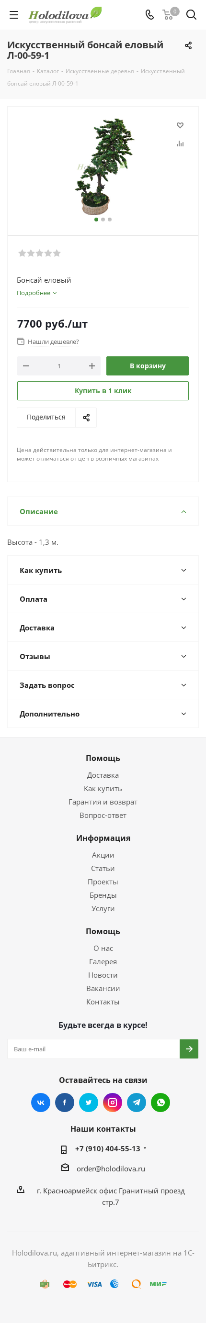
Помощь (103, 758)
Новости (103, 975)
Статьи (103, 868)
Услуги (103, 908)
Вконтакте (40, 1102)
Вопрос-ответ (103, 815)
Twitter (88, 1102)
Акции (103, 855)
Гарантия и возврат (103, 801)
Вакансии (103, 988)
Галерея (103, 961)
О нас (103, 948)
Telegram (136, 1102)
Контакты (103, 1001)
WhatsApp (160, 1102)
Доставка (103, 775)
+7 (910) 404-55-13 (107, 1148)
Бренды (103, 895)
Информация (103, 838)
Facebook (64, 1102)
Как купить (103, 788)
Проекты (103, 881)
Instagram (112, 1102)
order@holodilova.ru (111, 1168)
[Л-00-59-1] (103, 167)
